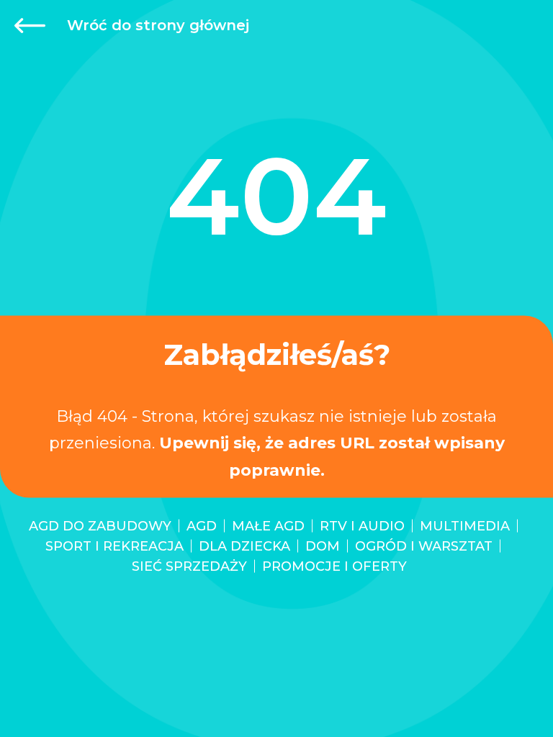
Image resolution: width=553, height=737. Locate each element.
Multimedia (465, 526)
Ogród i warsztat (424, 546)
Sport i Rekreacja (114, 546)
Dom (322, 546)
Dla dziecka (244, 546)
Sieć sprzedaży (189, 566)
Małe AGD (268, 526)
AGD (201, 526)
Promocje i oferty (334, 566)
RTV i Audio (362, 526)
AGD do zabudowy (100, 526)
